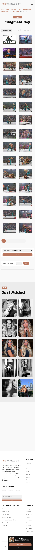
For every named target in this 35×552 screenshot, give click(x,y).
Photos (28, 463)
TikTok (28, 517)
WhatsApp (29, 531)
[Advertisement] (17, 426)
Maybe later (20, 547)
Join (12, 500)
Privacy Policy (6, 523)
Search (4, 509)
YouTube (29, 520)
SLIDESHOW (7, 30)
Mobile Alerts (6, 517)
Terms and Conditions (9, 520)
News (28, 471)
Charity (28, 480)
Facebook (29, 514)
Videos (28, 466)
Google (28, 534)
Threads (28, 523)
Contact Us (5, 514)
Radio (28, 482)
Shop (27, 469)
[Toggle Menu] (32, 4)
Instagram (29, 509)
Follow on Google (20, 544)
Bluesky (28, 525)
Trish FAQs (5, 511)
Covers (28, 477)
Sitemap (4, 525)
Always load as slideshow (23, 30)
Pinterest (29, 528)
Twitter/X (29, 511)
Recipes (28, 474)
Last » (21, 241)
